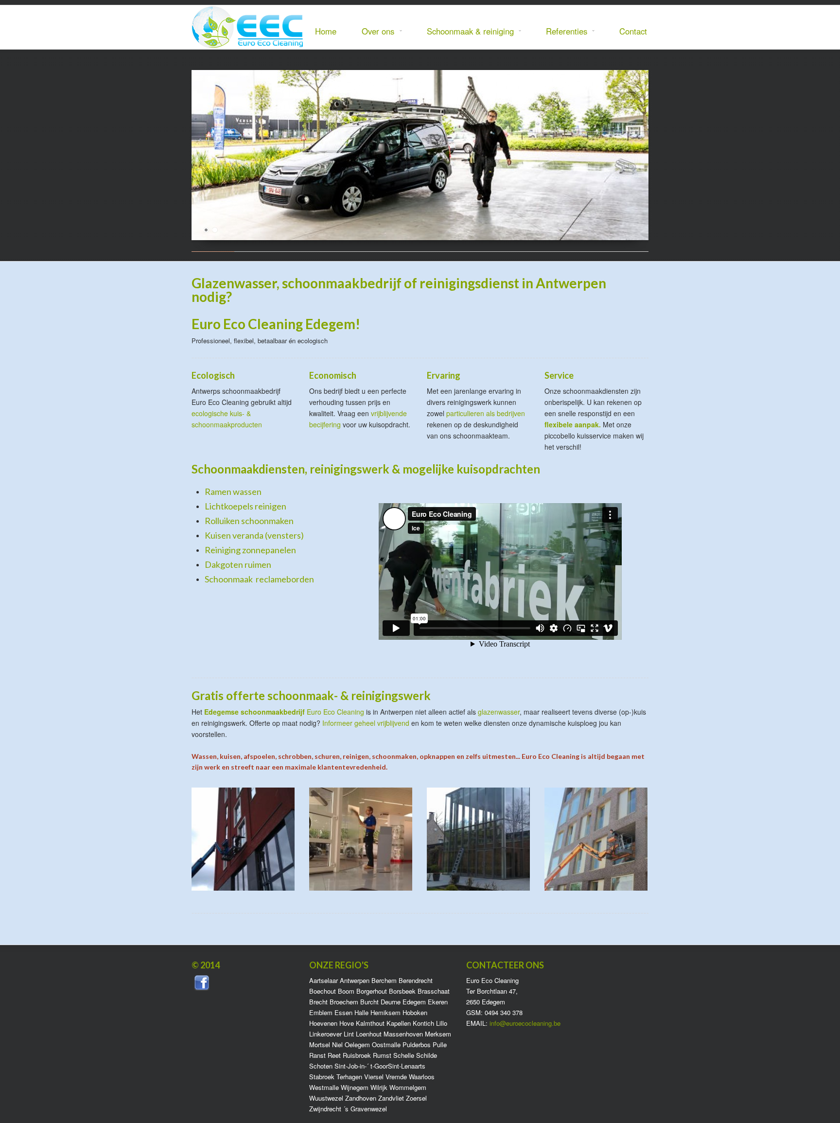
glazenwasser (499, 712)
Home (325, 31)
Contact (633, 31)
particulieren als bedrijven (485, 413)
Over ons (374, 31)
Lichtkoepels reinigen (245, 506)
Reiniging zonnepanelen (250, 549)
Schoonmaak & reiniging (466, 31)
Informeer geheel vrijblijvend (365, 723)
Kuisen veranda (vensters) (254, 535)
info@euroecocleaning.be (525, 1023)
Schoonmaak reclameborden (259, 579)
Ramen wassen (233, 491)
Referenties (562, 31)
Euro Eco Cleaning (335, 712)
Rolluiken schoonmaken (249, 520)
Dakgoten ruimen (238, 564)
